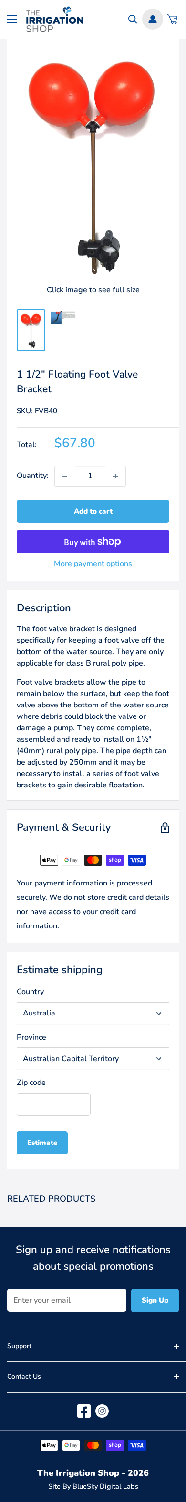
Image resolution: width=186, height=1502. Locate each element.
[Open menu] (12, 19)
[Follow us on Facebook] (84, 1411)
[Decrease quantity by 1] (65, 476)
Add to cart (93, 511)
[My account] (152, 19)
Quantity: (33, 475)
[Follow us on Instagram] (102, 1411)
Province (31, 1037)
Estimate (42, 1142)
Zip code (31, 1082)
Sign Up (155, 1300)
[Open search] (132, 19)
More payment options (93, 563)
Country (30, 991)
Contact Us (24, 1376)
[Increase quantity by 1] (115, 476)
